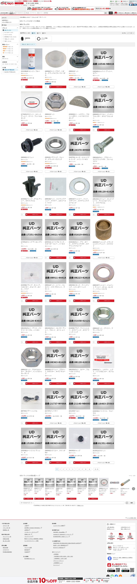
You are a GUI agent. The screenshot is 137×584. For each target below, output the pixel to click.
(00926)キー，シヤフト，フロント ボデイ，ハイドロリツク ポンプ (79, 116)
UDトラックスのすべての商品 (30, 21)
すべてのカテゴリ (19, 12)
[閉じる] (65, 31)
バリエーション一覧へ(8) (103, 423)
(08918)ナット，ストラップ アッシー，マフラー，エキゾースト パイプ (55, 201)
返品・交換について (125, 529)
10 (85, 469)
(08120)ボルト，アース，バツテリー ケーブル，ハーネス (31, 329)
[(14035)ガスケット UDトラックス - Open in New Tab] (114, 483)
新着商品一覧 (6, 530)
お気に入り (134, 12)
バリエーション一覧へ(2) (31, 129)
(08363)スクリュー (27, 157)
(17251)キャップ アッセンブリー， (31, 243)
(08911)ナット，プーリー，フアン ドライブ (103, 329)
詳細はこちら (80, 505)
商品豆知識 (5, 547)
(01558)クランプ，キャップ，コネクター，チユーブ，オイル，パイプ (31, 287)
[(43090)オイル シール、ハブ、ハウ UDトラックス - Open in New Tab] (104, 483)
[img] (7, 3)
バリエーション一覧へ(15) (56, 129)
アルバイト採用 (28, 547)
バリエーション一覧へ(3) (79, 171)
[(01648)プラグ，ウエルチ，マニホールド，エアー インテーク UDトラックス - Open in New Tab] (28, 483)
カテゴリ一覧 (6, 525)
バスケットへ (35, 86)
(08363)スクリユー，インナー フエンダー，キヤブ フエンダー (103, 116)
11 (89, 469)
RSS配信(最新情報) (7, 552)
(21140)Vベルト (74, 411)
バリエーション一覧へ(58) (104, 86)
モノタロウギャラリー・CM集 (31, 540)
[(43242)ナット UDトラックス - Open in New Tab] (71, 483)
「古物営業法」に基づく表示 (60, 558)
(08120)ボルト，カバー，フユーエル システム (79, 370)
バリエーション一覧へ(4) (79, 86)
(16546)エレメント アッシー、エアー (103, 72)
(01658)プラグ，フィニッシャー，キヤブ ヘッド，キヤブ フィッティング (79, 330)
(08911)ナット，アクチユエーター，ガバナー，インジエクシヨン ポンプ (31, 371)
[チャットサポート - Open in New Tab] (117, 3)
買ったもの (127, 12)
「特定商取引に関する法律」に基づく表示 (63, 556)
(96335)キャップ (74, 450)
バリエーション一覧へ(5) (55, 171)
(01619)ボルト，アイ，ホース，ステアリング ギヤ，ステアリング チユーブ (79, 244)
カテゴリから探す (4, 12)
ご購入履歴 (31, 5)
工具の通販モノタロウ (25, 17)
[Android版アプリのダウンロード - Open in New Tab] (128, 570)
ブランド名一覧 (6, 527)
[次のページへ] (133, 488)
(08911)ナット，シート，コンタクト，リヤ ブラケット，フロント (55, 287)
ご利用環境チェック (58, 562)
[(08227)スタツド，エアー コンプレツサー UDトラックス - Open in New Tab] (93, 483)
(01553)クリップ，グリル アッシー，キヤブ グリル (31, 200)
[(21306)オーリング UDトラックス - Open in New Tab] (82, 483)
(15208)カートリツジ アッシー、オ (30, 451)
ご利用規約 (56, 554)
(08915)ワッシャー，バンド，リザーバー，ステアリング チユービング (79, 201)
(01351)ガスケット (99, 450)
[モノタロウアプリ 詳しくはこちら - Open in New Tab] (120, 565)
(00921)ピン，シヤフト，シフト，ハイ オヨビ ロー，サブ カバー (103, 371)
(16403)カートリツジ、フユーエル (103, 412)
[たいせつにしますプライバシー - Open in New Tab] (132, 576)
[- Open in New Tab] (111, 536)
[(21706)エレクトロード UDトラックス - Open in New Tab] (125, 483)
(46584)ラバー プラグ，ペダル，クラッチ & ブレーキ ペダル (55, 73)
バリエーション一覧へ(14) (104, 462)
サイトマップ (56, 565)
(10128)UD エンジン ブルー (30, 71)
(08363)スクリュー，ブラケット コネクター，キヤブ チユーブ (55, 371)
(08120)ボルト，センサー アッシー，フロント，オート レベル (55, 330)
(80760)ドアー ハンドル (29, 411)
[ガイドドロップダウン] (124, 4)
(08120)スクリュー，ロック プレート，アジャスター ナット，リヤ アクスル (103, 201)
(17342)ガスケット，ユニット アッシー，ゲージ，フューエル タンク (31, 116)
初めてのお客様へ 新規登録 (33, 3)
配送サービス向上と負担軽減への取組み (33, 538)
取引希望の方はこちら (29, 558)
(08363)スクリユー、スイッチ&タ (55, 451)
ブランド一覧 (35, 17)
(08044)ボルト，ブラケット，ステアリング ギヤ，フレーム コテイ (103, 159)
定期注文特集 (6, 538)
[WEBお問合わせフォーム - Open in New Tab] (112, 3)
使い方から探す (6, 541)
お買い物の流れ (110, 527)
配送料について (110, 529)
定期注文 (25, 5)
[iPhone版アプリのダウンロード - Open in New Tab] (113, 570)
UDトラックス (43, 17)
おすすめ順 (129, 33)
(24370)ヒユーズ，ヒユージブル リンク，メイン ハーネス (79, 158)
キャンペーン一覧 (7, 536)
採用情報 (25, 545)
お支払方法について (125, 527)
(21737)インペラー (51, 411)
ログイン (19, 3)
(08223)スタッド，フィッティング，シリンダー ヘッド (79, 286)
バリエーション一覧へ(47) (80, 423)
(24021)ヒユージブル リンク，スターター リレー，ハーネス (55, 243)
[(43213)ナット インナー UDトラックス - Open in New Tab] (50, 483)
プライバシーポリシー (58, 560)
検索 (111, 13)
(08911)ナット (74, 71)
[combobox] (64, 13)
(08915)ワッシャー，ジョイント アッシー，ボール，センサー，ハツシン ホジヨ (103, 287)
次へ (96, 469)
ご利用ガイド (112, 524)
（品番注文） (11, 13)
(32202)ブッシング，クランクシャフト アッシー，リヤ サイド (103, 244)
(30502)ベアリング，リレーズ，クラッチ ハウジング (54, 158)
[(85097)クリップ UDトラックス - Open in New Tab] (39, 483)
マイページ (17, 5)
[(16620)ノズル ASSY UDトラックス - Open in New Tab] (60, 483)
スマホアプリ (6, 549)
